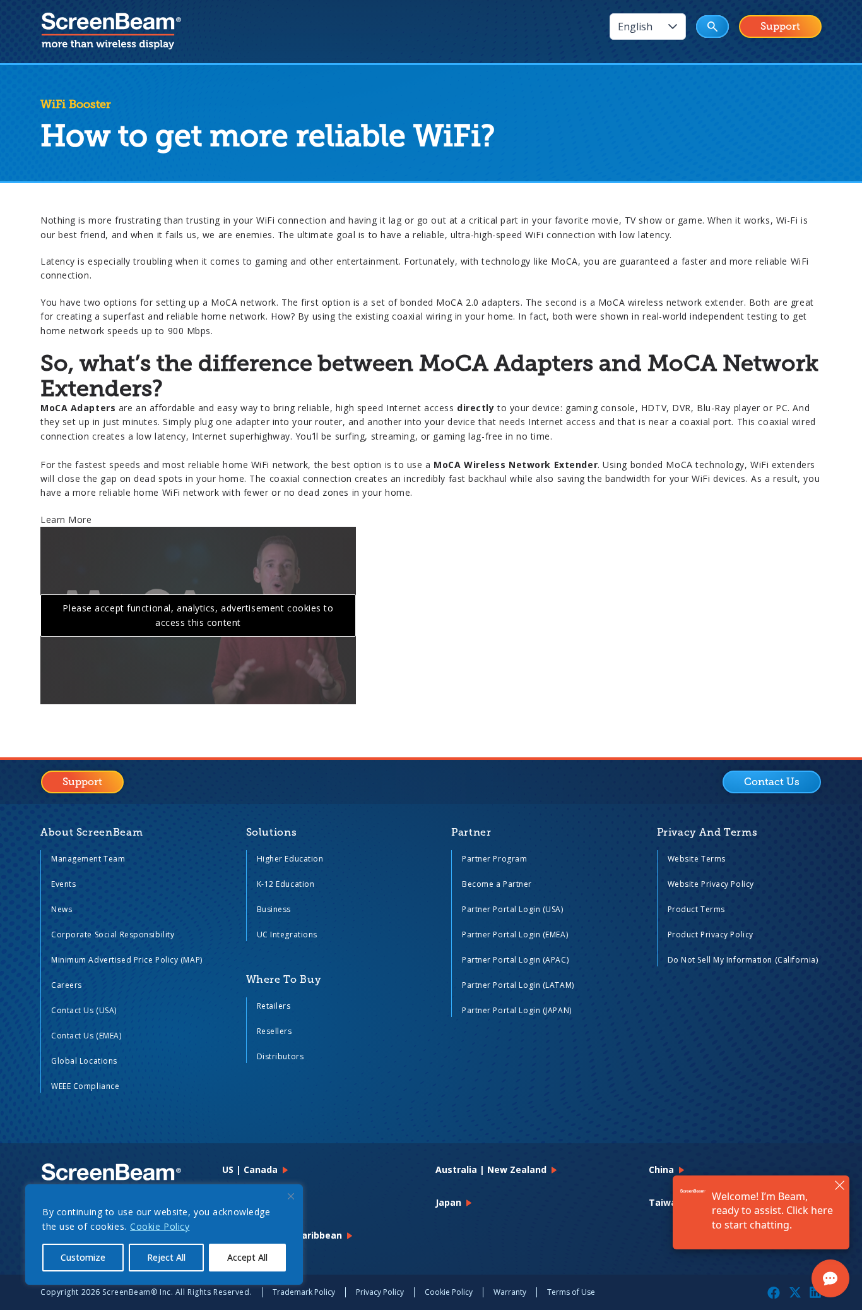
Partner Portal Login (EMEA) (515, 934)
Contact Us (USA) (84, 1010)
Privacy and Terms (707, 832)
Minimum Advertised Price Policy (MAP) (127, 959)
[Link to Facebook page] (773, 1292)
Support (780, 26)
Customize (83, 1257)
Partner (471, 832)
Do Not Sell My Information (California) (743, 959)
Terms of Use (571, 1292)
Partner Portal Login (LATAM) (518, 985)
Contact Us (772, 782)
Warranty (509, 1292)
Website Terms (697, 858)
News (61, 909)
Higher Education (290, 858)
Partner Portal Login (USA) (513, 909)
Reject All (166, 1257)
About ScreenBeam (91, 832)
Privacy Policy (380, 1292)
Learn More (66, 520)
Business (274, 909)
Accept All (247, 1257)
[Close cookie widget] (291, 1196)
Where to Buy (283, 979)
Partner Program (494, 858)
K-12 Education (286, 884)
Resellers (274, 1031)
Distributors (280, 1056)
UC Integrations (287, 934)
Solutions (271, 832)
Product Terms (696, 909)
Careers (66, 985)
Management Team (88, 858)
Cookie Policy (159, 1226)
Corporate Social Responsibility (112, 934)
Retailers (274, 1006)
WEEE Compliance (85, 1086)
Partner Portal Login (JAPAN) (517, 1010)
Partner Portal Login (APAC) (515, 959)
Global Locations (84, 1060)
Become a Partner (497, 884)
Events (63, 884)
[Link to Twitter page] (795, 1292)
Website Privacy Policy (711, 884)
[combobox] (635, 26)
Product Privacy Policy (710, 934)
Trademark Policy (304, 1292)
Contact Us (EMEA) (86, 1035)
